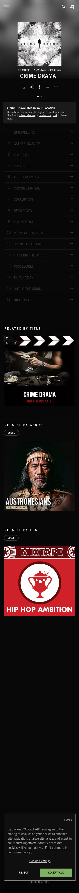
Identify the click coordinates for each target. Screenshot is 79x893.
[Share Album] (32, 87)
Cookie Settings (39, 861)
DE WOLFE (23, 70)
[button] (39, 44)
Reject (24, 872)
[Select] (48, 86)
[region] (40, 847)
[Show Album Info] (39, 86)
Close (68, 819)
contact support (48, 115)
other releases (27, 115)
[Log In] (72, 7)
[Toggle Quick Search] (64, 6)
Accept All (56, 872)
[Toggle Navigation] (6, 6)
